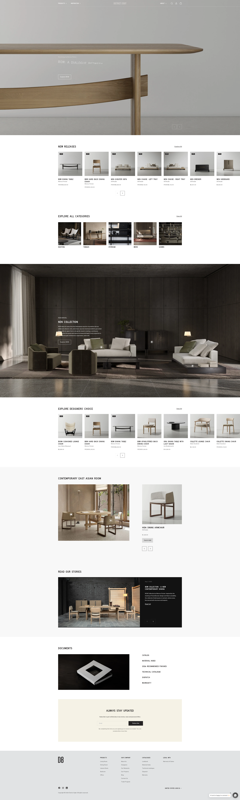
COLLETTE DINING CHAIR (226, 439)
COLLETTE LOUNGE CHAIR (200, 439)
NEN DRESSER (195, 177)
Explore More (64, 71)
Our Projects (125, 770)
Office (102, 773)
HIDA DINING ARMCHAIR (153, 526)
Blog (122, 773)
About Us (123, 759)
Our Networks (125, 766)
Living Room (103, 759)
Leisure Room (104, 766)
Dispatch (145, 770)
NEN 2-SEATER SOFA (119, 177)
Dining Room (104, 763)
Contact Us (124, 776)
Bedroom (102, 770)
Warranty (145, 773)
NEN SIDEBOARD (223, 177)
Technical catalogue (148, 766)
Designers (124, 763)
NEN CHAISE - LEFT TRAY (147, 177)
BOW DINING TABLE (65, 177)
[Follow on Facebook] (59, 787)
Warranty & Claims (168, 759)
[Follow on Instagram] (63, 787)
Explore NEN (64, 340)
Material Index (146, 763)
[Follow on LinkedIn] (67, 787)
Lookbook (145, 759)
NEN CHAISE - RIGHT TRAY (174, 177)
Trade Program (125, 780)
